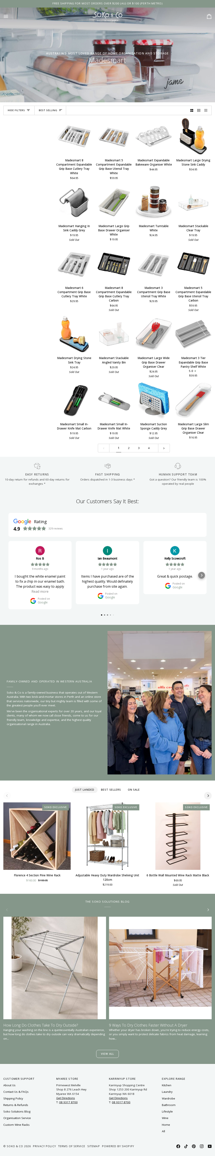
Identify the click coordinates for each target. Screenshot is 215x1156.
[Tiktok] (186, 1146)
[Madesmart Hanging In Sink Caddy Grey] (74, 202)
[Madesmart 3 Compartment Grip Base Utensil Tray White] (153, 264)
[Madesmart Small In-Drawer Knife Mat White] (114, 400)
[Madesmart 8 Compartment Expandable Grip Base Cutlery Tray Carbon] (114, 264)
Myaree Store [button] (67, 1079)
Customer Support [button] (19, 1079)
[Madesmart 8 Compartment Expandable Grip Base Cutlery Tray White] (74, 136)
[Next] (208, 795)
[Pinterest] (194, 1146)
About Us (9, 1085)
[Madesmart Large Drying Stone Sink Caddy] (193, 136)
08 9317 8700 (68, 1102)
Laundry (167, 1092)
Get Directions (65, 1098)
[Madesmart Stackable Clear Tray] (193, 202)
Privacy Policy (44, 1146)
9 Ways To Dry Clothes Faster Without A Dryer (148, 1025)
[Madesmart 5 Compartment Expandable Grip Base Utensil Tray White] (114, 136)
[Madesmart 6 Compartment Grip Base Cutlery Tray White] (74, 264)
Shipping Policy (13, 1098)
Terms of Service (71, 1146)
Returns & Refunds (15, 1105)
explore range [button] (174, 1079)
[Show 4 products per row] (207, 110)
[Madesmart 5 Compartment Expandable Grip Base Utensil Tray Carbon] (193, 264)
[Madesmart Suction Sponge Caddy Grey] (153, 400)
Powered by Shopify (118, 1146)
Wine (165, 1118)
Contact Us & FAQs (16, 1092)
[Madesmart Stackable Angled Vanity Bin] (114, 334)
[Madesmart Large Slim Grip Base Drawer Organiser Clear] (193, 400)
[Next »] (164, 448)
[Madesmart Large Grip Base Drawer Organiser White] (114, 202)
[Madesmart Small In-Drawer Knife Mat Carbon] (74, 400)
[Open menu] (9, 16)
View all (107, 1054)
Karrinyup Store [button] (122, 1079)
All (163, 1131)
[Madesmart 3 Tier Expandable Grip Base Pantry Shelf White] (193, 334)
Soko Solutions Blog (16, 1111)
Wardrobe (168, 1098)
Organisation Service (17, 1118)
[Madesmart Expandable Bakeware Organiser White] (153, 136)
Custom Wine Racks (16, 1125)
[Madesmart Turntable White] (153, 202)
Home (166, 1125)
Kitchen (166, 1085)
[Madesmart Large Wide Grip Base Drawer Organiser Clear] (153, 334)
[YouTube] (210, 1146)
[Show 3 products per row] (198, 110)
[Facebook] (178, 1146)
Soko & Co (15, 1146)
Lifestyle (167, 1111)
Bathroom (169, 1105)
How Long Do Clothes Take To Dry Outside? (40, 1025)
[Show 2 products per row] (191, 110)
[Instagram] (202, 1146)
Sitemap (93, 1146)
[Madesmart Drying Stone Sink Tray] (74, 334)
